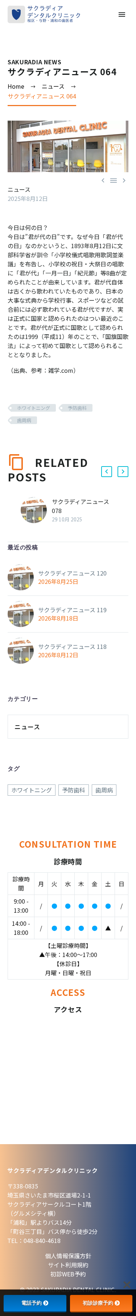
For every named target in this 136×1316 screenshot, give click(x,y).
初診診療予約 (98, 1303)
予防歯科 (77, 407)
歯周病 (24, 420)
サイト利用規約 (68, 1264)
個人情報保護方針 (68, 1255)
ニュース (19, 189)
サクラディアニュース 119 (72, 609)
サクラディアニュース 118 (72, 646)
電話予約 (31, 1303)
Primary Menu (121, 14)
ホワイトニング (33, 407)
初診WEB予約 (68, 1273)
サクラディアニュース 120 (72, 573)
